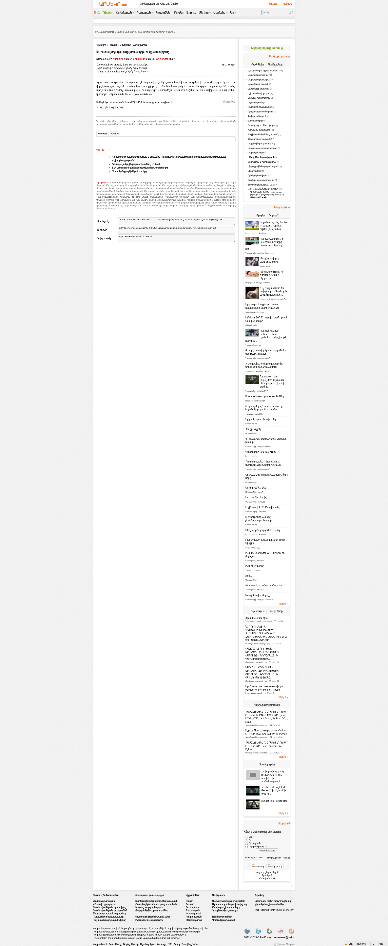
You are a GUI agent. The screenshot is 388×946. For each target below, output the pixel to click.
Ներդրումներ (254, 171)
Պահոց (286, 857)
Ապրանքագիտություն (259, 79)
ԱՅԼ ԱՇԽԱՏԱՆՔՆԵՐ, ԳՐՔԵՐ (263, 189)
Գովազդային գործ (257, 116)
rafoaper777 (262, 391)
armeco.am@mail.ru (284, 937)
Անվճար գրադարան (104, 901)
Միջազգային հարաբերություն (263, 166)
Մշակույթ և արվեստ (269, 299)
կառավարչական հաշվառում (157, 102)
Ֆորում (189, 904)
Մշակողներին (147, 944)
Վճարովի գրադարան (104, 904)
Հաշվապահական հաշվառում (262, 134)
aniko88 (262, 534)
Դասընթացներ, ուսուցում (256, 725)
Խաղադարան (193, 913)
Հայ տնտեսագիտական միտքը (109, 920)
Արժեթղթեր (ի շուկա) (258, 88)
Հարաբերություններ (254, 371)
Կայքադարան (193, 916)
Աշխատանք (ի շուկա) (258, 93)
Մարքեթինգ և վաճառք (259, 143)
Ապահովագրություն (258, 75)
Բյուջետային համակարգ (260, 111)
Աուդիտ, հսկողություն (259, 98)
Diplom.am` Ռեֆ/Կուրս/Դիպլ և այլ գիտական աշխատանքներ (273, 903)
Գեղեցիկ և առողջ (253, 282)
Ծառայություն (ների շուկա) (261, 125)
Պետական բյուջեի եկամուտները (129, 171)
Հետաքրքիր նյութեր (254, 253)
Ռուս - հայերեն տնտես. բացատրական (156, 904)
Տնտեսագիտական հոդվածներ (109, 913)
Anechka (269, 599)
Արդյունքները (274, 857)
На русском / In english (255, 401)
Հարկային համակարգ (259, 130)
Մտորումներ (250, 433)
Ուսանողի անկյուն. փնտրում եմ (110, 910)
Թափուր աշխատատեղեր (226, 907)
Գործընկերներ (130, 944)
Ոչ (250, 840)
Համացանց (250, 391)
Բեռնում (113, 44)
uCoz (196, 944)
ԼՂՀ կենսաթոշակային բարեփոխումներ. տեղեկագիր (140, 167)
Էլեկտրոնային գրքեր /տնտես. (263, 70)
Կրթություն (265, 266)
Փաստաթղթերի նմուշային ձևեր (152, 916)
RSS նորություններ (222, 916)
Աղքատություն (255, 102)
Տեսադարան (193, 910)
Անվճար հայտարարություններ (228, 901)
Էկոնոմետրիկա (256, 120)
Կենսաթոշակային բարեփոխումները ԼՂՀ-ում (136, 164)
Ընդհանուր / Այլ (252, 547)
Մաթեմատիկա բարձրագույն (262, 148)
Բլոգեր (189, 901)
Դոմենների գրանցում (223, 920)
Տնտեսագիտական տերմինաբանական (156, 901)
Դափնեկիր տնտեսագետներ (108, 916)
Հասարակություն (253, 345)
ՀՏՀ (170, 944)
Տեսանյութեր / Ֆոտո (254, 312)
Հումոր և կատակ (253, 570)
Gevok (268, 446)
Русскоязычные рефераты (149, 920)
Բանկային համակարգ (259, 107)
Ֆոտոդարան (193, 907)
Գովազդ (161, 944)
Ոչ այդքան (254, 843)
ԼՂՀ (140, 102)
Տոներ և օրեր (251, 325)
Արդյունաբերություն (258, 84)
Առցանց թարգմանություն (149, 907)
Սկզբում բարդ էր (258, 846)
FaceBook (102, 133)
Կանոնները (115, 944)
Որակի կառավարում (258, 175)
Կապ (177, 944)
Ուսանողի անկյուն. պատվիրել (109, 907)
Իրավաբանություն (253, 693)
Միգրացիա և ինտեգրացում (262, 162)
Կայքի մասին (100, 944)
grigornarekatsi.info (143, 94)
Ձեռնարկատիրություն (259, 139)
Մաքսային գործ (256, 152)
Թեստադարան (194, 920)
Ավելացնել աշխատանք (267, 48)
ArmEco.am (266, 937)
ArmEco (115, 133)
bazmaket (269, 253)
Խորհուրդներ (251, 233)
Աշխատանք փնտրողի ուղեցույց (229, 904)
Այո (250, 836)
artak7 (131, 102)
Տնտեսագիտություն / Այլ (260, 184)
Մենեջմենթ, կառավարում (133, 44)
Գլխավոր (101, 44)
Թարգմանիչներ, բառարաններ (151, 910)
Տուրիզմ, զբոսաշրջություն (261, 180)
